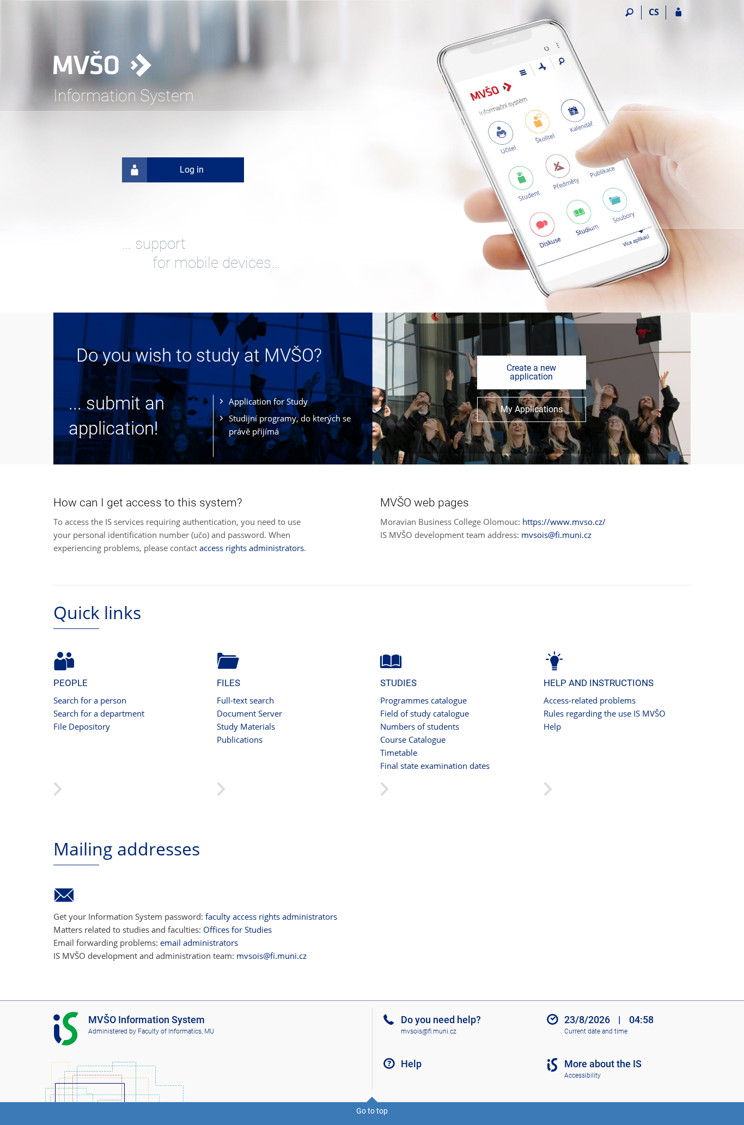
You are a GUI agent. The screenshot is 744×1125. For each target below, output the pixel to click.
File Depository (81, 726)
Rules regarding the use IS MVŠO (605, 713)
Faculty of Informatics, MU (176, 1031)
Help (552, 726)
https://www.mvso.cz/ (564, 521)
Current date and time (595, 1031)
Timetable (398, 752)
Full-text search (245, 700)
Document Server (249, 713)
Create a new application (531, 372)
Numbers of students (419, 726)
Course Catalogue (413, 739)
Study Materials (246, 726)
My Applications (532, 409)
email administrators (199, 942)
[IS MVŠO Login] (678, 12)
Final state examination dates (435, 765)
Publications (240, 739)
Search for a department (98, 713)
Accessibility (582, 1075)
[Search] (629, 12)
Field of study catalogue (424, 713)
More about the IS (603, 1063)
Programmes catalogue (423, 700)
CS (654, 12)
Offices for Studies (237, 929)
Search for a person (89, 700)
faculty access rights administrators (271, 916)
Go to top (372, 1110)
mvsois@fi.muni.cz (556, 534)
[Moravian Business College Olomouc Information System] (114, 44)
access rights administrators (251, 547)
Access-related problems (590, 700)
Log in (192, 169)
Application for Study (268, 401)
